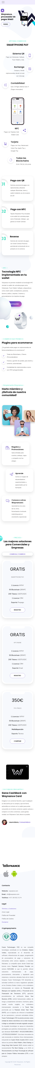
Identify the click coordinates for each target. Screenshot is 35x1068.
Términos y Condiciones (9, 909)
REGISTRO (17, 610)
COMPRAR (17, 741)
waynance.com (13, 891)
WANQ (5, 24)
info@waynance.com (13, 894)
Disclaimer (5, 922)
